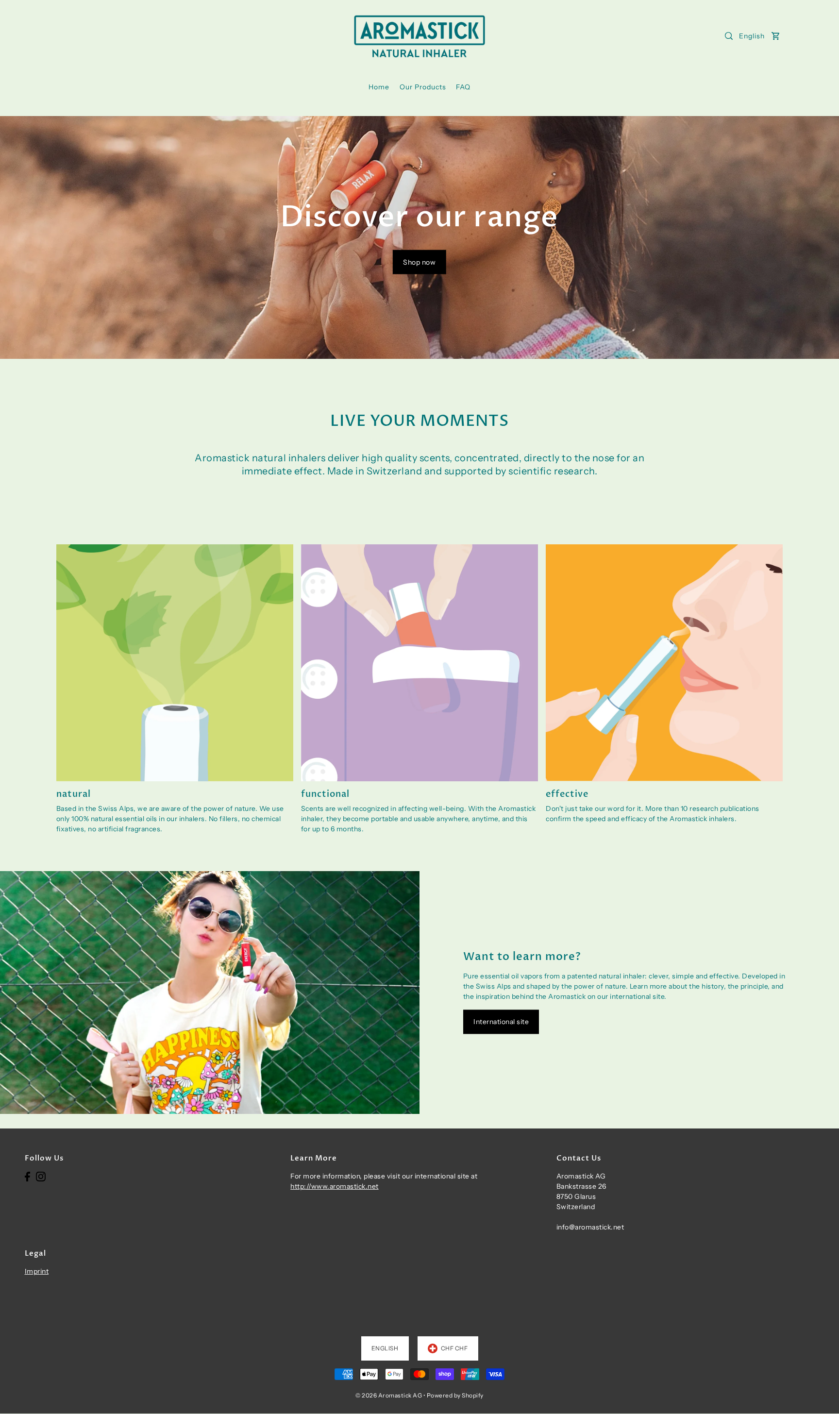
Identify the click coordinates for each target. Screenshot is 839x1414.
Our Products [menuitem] (423, 87)
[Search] (729, 36)
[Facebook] (27, 1176)
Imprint (37, 1271)
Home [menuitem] (379, 87)
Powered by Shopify (455, 1395)
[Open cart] (776, 36)
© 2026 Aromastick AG (388, 1395)
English (752, 36)
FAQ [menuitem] (463, 87)
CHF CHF (454, 1348)
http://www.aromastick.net (334, 1186)
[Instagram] (41, 1176)
